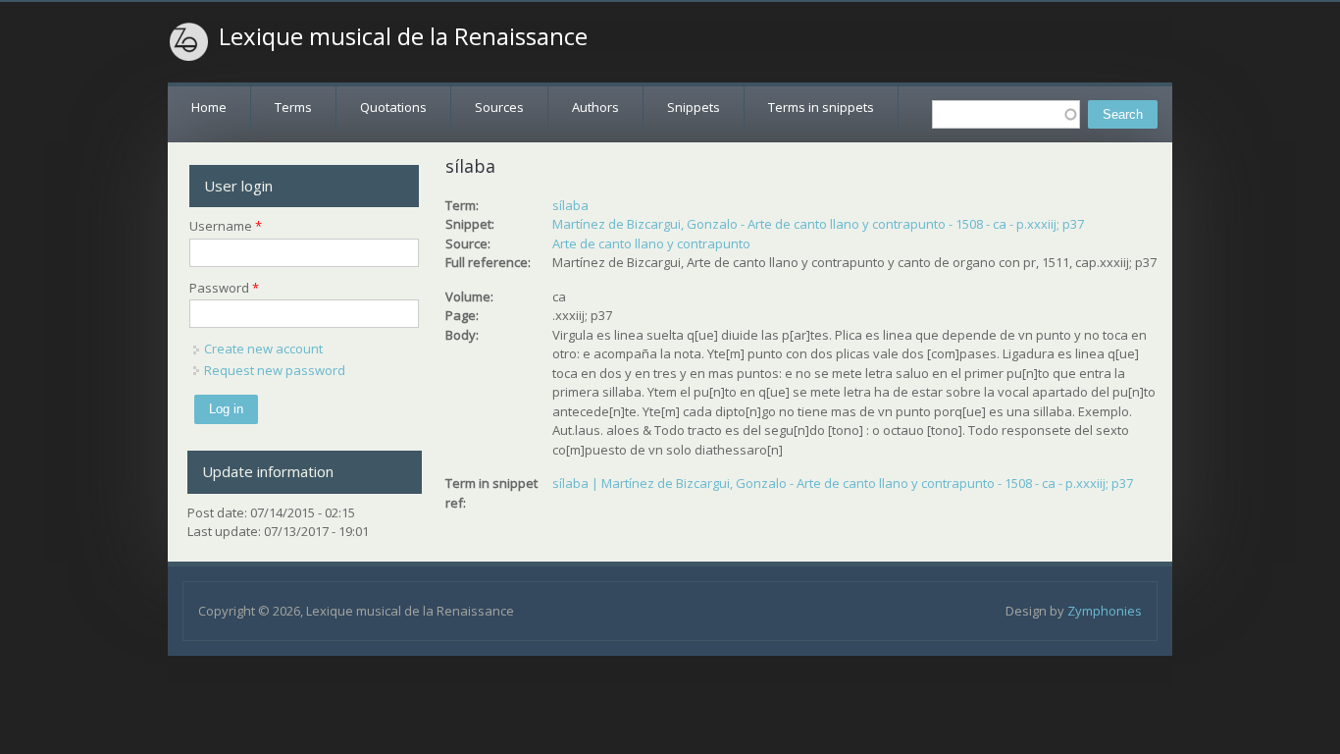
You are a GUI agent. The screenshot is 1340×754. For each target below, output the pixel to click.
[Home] (189, 42)
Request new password (274, 370)
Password (224, 287)
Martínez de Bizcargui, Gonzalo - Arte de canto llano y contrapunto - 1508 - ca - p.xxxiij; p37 (818, 224)
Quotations (393, 107)
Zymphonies (1104, 610)
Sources (499, 107)
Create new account (263, 348)
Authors (595, 107)
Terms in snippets (821, 107)
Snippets (693, 107)
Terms (293, 107)
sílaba (570, 205)
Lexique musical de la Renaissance (403, 36)
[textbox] (1006, 114)
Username (225, 226)
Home (209, 107)
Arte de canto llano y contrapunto (651, 243)
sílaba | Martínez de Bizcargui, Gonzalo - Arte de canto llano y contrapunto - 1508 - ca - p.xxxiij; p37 (842, 483)
